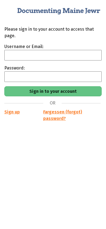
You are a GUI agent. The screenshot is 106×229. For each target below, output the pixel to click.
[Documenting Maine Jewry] (53, 13)
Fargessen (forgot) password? (62, 115)
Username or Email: (23, 46)
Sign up (12, 111)
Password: (14, 68)
